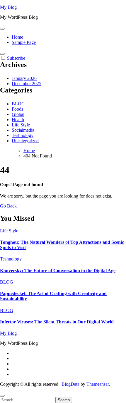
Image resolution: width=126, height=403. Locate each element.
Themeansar (97, 384)
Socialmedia (23, 130)
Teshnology (22, 135)
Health (18, 119)
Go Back (8, 205)
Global (18, 114)
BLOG (18, 103)
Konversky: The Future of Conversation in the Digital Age (57, 270)
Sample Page (24, 42)
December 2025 (26, 83)
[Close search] (2, 396)
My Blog (8, 7)
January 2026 (24, 78)
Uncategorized (25, 140)
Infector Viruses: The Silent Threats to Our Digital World (57, 321)
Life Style (21, 124)
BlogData (70, 384)
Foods (17, 109)
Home (17, 37)
